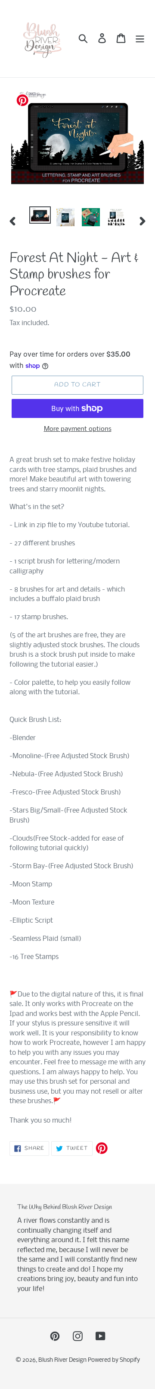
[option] (40, 216)
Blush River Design (63, 1360)
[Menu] (139, 38)
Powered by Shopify (114, 1360)
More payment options (78, 429)
